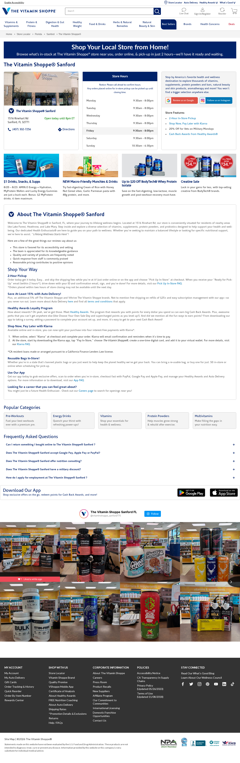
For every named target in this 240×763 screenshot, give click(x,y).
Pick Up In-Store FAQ (169, 283)
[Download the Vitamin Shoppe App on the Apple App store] (224, 492)
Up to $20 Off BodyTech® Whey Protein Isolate (149, 183)
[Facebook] (183, 684)
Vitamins (106, 416)
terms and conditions (100, 301)
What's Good (226, 3)
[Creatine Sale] (208, 165)
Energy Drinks (62, 416)
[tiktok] (232, 684)
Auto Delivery (191, 3)
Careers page (86, 391)
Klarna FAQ (23, 344)
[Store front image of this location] (41, 89)
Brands (187, 24)
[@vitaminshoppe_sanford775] (84, 514)
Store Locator (175, 3)
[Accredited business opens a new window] (198, 743)
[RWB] (229, 744)
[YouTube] (216, 684)
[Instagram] (199, 684)
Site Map (9, 739)
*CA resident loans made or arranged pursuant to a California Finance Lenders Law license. (120, 307)
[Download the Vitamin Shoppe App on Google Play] (191, 492)
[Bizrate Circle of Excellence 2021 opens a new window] (184, 742)
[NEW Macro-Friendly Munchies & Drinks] (90, 165)
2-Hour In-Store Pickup (182, 118)
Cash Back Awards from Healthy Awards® (193, 134)
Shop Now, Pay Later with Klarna (188, 123)
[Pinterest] (208, 684)
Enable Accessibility (14, 3)
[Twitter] (191, 684)
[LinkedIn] (224, 684)
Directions (64, 129)
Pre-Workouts (15, 416)
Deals (232, 24)
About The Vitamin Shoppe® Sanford (60, 214)
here (70, 301)
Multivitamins (204, 416)
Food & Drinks (97, 24)
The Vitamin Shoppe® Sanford (36, 111)
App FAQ (79, 380)
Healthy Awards (207, 3)
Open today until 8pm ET (59, 118)
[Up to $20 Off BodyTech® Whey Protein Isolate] (149, 165)
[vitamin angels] (215, 744)
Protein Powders (158, 416)
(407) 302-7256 (15, 129)
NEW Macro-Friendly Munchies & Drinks (90, 181)
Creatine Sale (190, 181)
